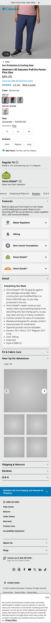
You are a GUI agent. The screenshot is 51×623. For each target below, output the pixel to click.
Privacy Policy (32, 592)
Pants (7, 62)
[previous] (6, 391)
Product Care (9, 526)
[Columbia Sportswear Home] (10, 8)
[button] (17, 162)
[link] (25, 390)
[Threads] (19, 569)
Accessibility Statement (13, 531)
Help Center (8, 507)
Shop (5, 550)
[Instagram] (13, 569)
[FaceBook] (24, 569)
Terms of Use (8, 592)
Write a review (29, 84)
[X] (34, 569)
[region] (25, 32)
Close (47, 597)
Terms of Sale (20, 592)
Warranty (7, 521)
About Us (8, 542)
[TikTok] (45, 569)
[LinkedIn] (40, 569)
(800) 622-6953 (12, 502)
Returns (6, 511)
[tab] (6, 126)
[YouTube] (29, 569)
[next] (44, 391)
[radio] (5, 100)
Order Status (9, 516)
